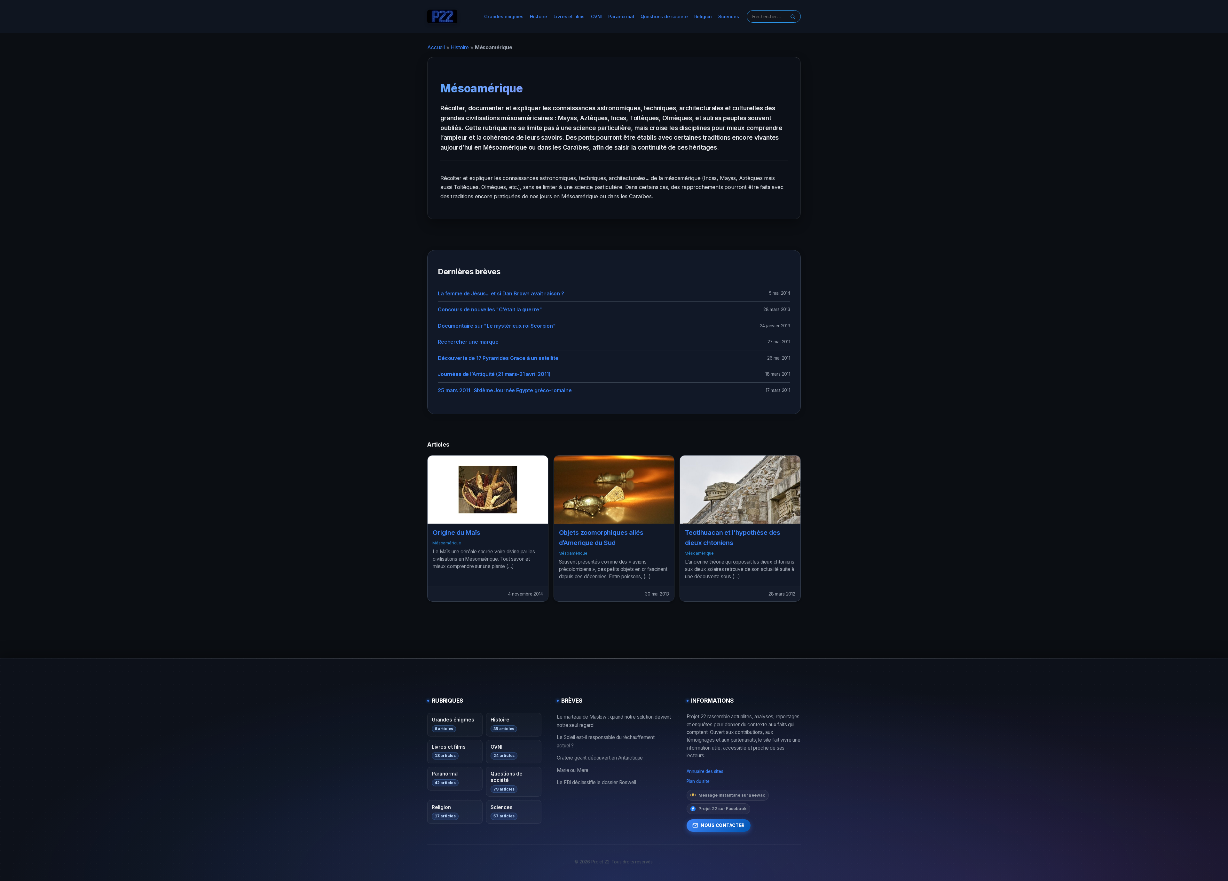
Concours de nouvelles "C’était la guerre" (490, 309)
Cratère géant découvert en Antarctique (600, 758)
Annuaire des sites (705, 771)
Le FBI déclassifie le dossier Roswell (596, 782)
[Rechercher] (793, 16)
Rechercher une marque (468, 342)
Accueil (436, 47)
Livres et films (569, 16)
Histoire (538, 16)
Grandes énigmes (503, 16)
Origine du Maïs (456, 532)
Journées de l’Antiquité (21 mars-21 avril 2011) (494, 374)
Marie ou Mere (572, 770)
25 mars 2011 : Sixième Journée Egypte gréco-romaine (505, 390)
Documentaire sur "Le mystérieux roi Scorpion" (497, 326)
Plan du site (698, 781)
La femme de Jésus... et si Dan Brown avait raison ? (501, 293)
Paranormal (621, 16)
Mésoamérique (446, 543)
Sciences (728, 16)
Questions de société (664, 16)
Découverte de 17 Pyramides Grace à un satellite (498, 358)
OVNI (596, 16)
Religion (703, 16)
